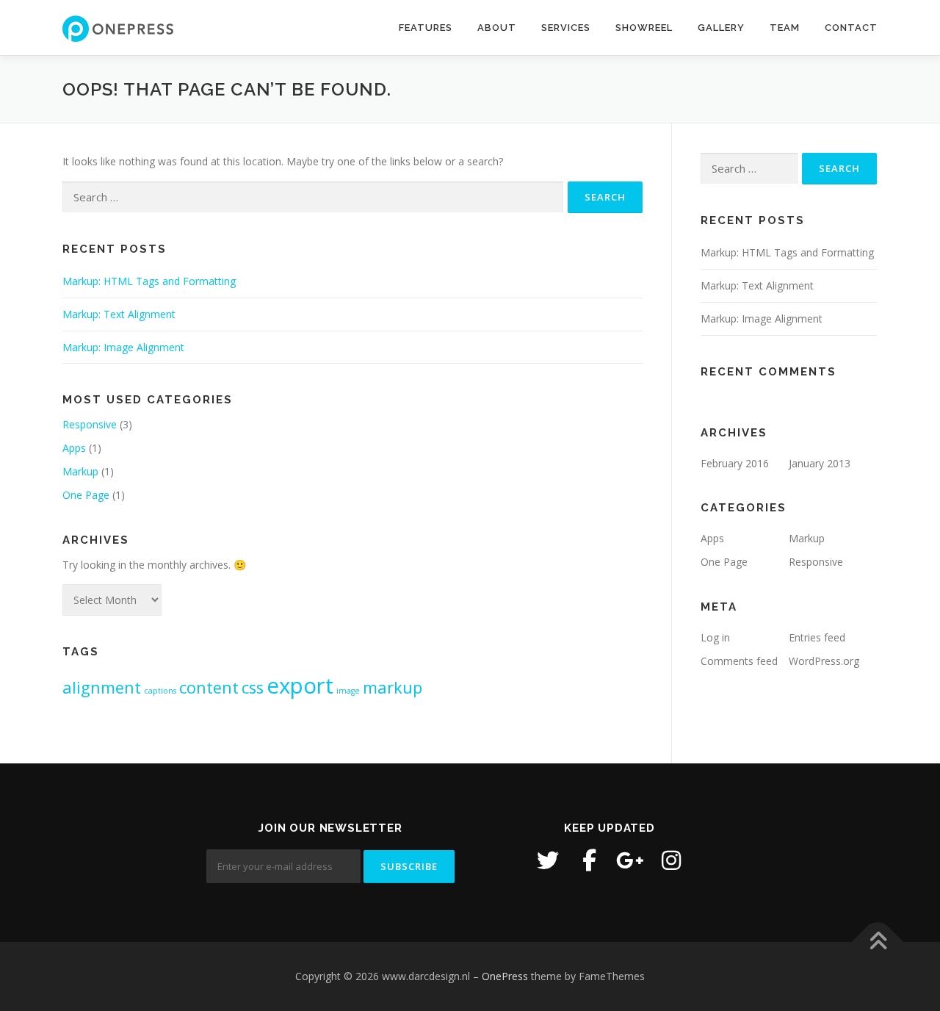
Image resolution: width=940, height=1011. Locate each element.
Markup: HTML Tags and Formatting (149, 281)
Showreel (644, 27)
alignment (101, 687)
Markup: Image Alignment (123, 347)
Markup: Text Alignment (119, 314)
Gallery (721, 27)
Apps (74, 448)
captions (160, 691)
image (348, 691)
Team (785, 27)
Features (425, 27)
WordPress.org (824, 661)
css (253, 687)
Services (565, 27)
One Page (85, 495)
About (496, 27)
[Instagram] (671, 860)
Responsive (89, 424)
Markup (80, 471)
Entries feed (817, 637)
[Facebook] (589, 860)
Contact (851, 27)
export (300, 685)
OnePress (505, 976)
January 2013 (819, 463)
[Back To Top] (878, 941)
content (209, 687)
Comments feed (739, 661)
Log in (715, 637)
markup (392, 687)
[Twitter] (548, 860)
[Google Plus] (630, 860)
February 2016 (735, 463)
